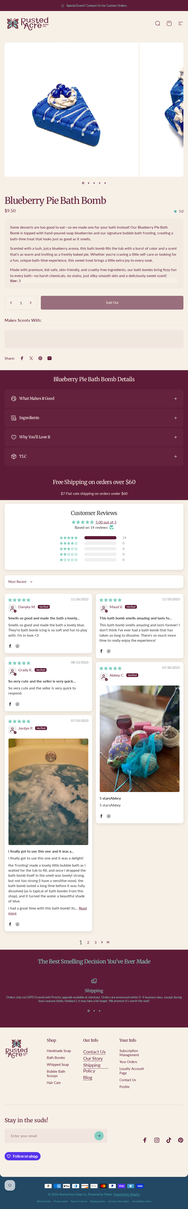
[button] (69, 537)
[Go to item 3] (94, 183)
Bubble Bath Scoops (56, 1073)
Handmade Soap (59, 1051)
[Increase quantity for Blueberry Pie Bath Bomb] (31, 302)
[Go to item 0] (83, 183)
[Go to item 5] (105, 183)
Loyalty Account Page (131, 1071)
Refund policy (44, 1201)
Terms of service (79, 1201)
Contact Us (127, 1080)
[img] (19, 600)
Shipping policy (97, 1201)
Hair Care (54, 1083)
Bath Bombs (56, 1058)
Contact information (118, 1201)
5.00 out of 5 (106, 522)
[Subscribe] (99, 1135)
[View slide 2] (94, 1011)
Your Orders (128, 1062)
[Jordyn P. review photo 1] (48, 791)
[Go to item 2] (88, 183)
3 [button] (95, 942)
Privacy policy (61, 1201)
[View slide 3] (99, 1011)
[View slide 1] (88, 1011)
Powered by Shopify (127, 1194)
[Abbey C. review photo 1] (140, 738)
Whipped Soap (58, 1064)
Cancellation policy (141, 1201)
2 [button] (88, 942)
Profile (124, 1087)
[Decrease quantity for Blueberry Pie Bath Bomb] (10, 302)
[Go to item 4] (99, 183)
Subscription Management (129, 1053)
